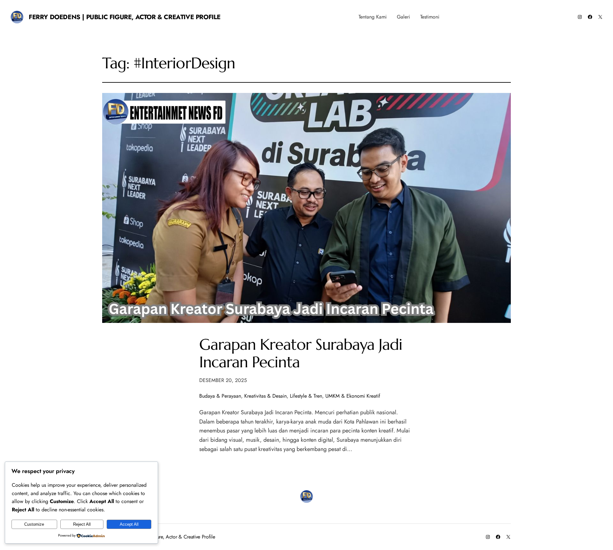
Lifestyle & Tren (306, 396)
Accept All (129, 524)
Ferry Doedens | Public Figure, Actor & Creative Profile (125, 17)
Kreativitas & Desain (265, 396)
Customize (34, 524)
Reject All (82, 524)
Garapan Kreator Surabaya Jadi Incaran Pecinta (300, 353)
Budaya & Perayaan (220, 396)
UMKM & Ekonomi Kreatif (352, 396)
